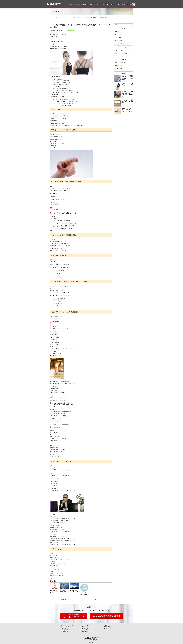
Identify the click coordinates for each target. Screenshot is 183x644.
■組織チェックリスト (87, 631)
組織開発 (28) (118, 68)
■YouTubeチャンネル (87, 625)
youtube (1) (118, 37)
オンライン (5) (118, 50)
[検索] (131, 25)
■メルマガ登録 (107, 626)
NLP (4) (117, 34)
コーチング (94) (119, 56)
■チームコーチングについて (67, 625)
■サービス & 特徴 (65, 626)
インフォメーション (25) (121, 47)
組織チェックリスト (94, 4)
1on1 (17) (117, 31)
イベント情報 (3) (119, 44)
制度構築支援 (64, 631)
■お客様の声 (85, 628)
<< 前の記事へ (63, 599)
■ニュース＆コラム (87, 626)
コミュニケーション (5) (121, 53)
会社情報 (123, 4)
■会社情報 (106, 625)
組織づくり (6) (118, 65)
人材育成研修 (64, 629)
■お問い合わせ (107, 628)
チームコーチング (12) (120, 59)
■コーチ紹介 (85, 629)
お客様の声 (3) (118, 40)
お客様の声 (111, 4)
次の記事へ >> (97, 599)
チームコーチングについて (83, 4)
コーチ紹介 (117, 4)
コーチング (71, 30)
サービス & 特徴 (104, 4)
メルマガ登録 (129, 4)
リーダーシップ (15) (120, 62)
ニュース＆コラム (72, 4)
